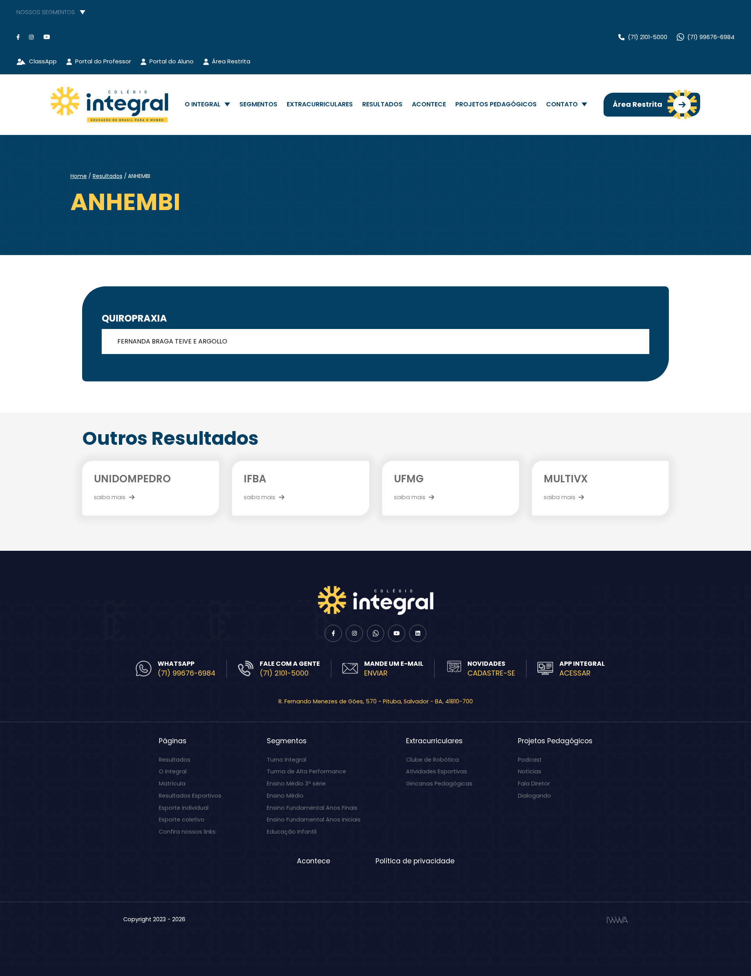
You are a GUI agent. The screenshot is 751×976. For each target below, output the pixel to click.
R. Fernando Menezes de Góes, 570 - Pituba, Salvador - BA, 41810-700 (375, 701)
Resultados (382, 104)
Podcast (530, 760)
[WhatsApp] (375, 633)
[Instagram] (31, 37)
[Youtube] (47, 37)
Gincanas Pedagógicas (439, 783)
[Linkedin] (418, 633)
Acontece (429, 104)
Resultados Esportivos (190, 796)
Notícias (529, 771)
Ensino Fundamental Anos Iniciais (314, 819)
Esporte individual (183, 808)
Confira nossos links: (188, 832)
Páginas (173, 741)
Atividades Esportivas (436, 771)
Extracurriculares (320, 104)
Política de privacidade (415, 861)
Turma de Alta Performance (306, 771)
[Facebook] (18, 37)
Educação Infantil (291, 832)
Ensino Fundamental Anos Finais (312, 808)
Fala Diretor (534, 783)
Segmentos (258, 104)
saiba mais (110, 497)
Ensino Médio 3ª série (296, 783)
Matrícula (172, 783)
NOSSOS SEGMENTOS (45, 12)
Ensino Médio (285, 796)
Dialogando (534, 796)
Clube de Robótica (432, 760)
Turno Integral (286, 760)
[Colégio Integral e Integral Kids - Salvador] (109, 104)
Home (78, 176)
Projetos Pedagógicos (496, 104)
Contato (562, 104)
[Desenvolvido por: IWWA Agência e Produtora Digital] (617, 920)
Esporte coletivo (182, 819)
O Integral (203, 104)
